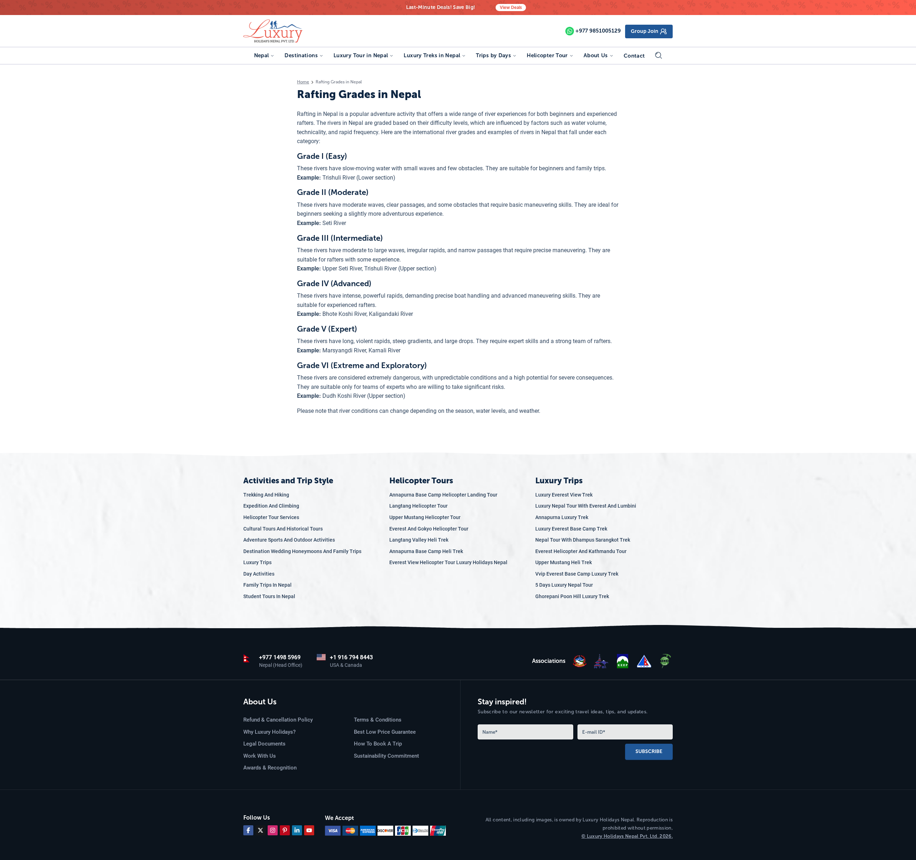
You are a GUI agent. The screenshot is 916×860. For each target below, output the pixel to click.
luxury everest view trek (564, 495)
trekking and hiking (266, 495)
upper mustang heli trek (563, 562)
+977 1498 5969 (280, 657)
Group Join (644, 31)
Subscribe (648, 751)
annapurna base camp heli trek (426, 551)
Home (303, 81)
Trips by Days (493, 55)
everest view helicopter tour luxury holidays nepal (448, 562)
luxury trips (257, 562)
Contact (634, 56)
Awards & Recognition (270, 767)
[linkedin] (297, 830)
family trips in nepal (267, 585)
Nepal (261, 55)
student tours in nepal (269, 596)
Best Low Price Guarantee (385, 732)
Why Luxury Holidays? (269, 732)
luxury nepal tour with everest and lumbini (585, 506)
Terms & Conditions (377, 720)
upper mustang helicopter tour (425, 517)
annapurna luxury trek (561, 517)
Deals (511, 7)
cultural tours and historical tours (283, 529)
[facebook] (248, 830)
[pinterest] (285, 830)
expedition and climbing (271, 506)
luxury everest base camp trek (571, 529)
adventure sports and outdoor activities (289, 540)
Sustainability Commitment (386, 756)
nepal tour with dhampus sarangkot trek (582, 540)
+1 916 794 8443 (351, 657)
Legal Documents (264, 744)
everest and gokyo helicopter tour (428, 529)
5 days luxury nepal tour (564, 585)
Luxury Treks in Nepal (432, 55)
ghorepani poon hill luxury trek (572, 596)
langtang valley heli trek (418, 540)
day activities (258, 574)
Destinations (301, 55)
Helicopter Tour (547, 55)
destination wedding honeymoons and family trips (302, 551)
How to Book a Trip (378, 744)
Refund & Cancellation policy (278, 720)
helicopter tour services (271, 517)
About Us (596, 55)
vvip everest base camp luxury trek (576, 574)
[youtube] (309, 830)
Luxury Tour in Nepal (360, 55)
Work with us (259, 756)
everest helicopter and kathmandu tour (581, 551)
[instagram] (273, 830)
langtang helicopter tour (418, 506)
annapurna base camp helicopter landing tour (443, 495)
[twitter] (260, 830)
